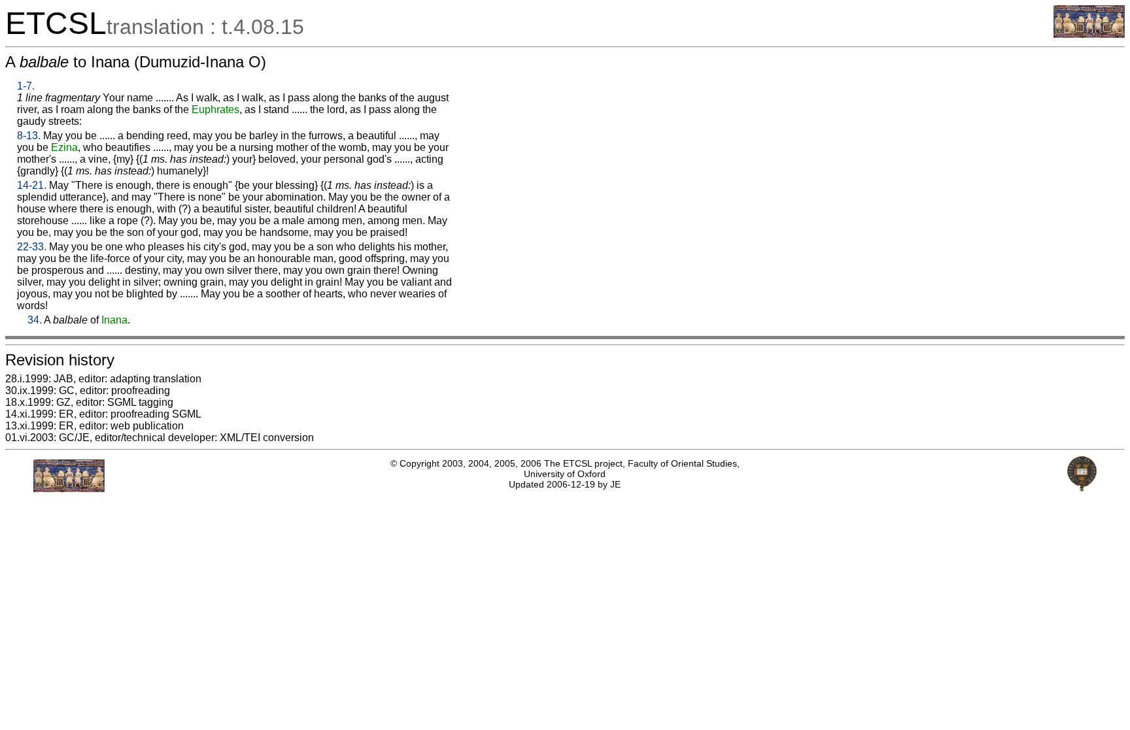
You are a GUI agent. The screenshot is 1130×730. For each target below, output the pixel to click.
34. (34, 319)
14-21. (31, 185)
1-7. (26, 85)
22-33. (31, 246)
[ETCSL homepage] (1089, 34)
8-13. (29, 135)
